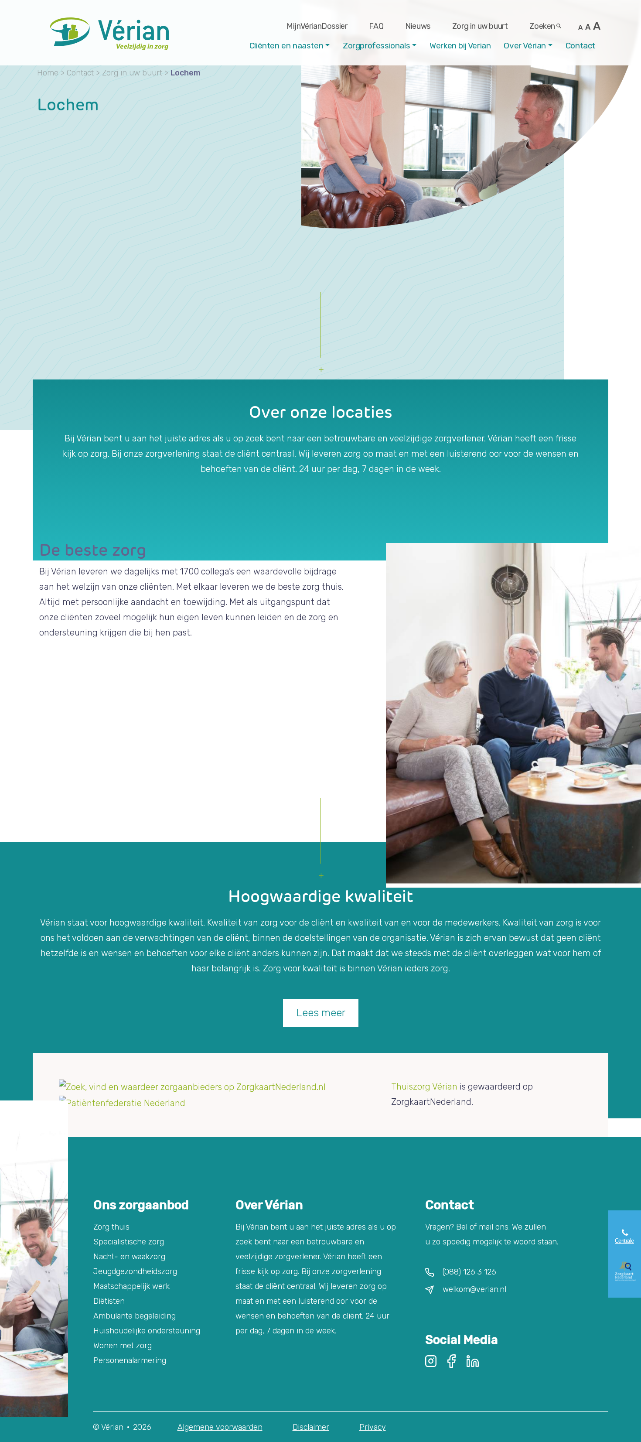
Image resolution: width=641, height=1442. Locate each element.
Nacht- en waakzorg (129, 1256)
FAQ (376, 26)
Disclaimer (311, 1427)
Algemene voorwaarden (220, 1427)
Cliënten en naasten (286, 46)
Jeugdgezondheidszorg (135, 1271)
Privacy (372, 1427)
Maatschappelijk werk (131, 1286)
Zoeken (542, 26)
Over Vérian (525, 46)
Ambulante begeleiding (134, 1316)
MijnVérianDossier (316, 26)
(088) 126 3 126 (469, 1272)
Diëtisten (109, 1301)
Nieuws (417, 26)
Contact (580, 46)
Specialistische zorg (128, 1242)
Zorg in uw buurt (480, 26)
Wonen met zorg (122, 1345)
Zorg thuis (111, 1227)
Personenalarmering (129, 1360)
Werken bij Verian (460, 46)
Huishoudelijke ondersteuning (146, 1331)
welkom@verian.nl (474, 1289)
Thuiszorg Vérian (424, 1086)
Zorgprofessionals (376, 46)
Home (47, 73)
